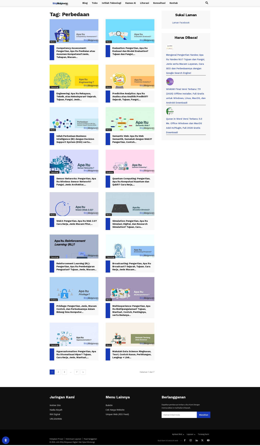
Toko (95, 3)
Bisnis (53, 42)
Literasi (144, 3)
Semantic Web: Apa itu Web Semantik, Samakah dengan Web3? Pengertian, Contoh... (132, 139)
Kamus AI (130, 3)
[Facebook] (185, 440)
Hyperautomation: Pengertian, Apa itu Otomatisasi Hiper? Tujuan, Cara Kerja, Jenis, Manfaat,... (76, 354)
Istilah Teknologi (111, 3)
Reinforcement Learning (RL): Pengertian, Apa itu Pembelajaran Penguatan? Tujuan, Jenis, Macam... (76, 266)
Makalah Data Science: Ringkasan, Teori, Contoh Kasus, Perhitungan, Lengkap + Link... (131, 354)
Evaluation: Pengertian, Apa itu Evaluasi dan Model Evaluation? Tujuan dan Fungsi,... (130, 51)
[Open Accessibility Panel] (5, 440)
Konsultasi (159, 3)
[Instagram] (191, 440)
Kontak (174, 3)
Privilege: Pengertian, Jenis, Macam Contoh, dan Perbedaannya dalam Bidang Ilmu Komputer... (76, 309)
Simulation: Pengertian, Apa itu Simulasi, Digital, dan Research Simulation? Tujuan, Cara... (130, 224)
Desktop (110, 172)
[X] (202, 440)
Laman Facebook (180, 22)
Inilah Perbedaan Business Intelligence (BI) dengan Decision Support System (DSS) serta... (75, 139)
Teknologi (54, 87)
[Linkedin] (196, 440)
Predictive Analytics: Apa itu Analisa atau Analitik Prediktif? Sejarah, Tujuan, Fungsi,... (130, 96)
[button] (206, 3)
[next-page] (83, 372)
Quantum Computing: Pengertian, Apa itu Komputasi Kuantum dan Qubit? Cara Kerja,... (131, 181)
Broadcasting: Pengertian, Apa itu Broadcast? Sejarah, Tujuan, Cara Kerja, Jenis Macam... (131, 266)
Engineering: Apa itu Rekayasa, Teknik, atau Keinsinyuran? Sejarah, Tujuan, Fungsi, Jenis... (76, 96)
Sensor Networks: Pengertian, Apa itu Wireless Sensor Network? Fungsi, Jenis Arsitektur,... (76, 181)
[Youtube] (208, 440)
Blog (85, 3)
